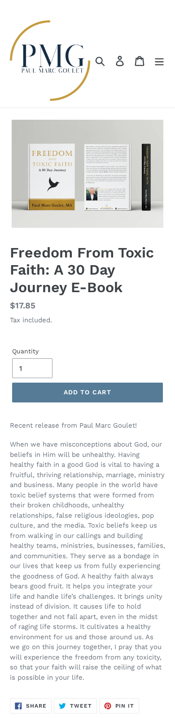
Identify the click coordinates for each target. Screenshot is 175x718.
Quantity (25, 351)
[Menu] (159, 60)
